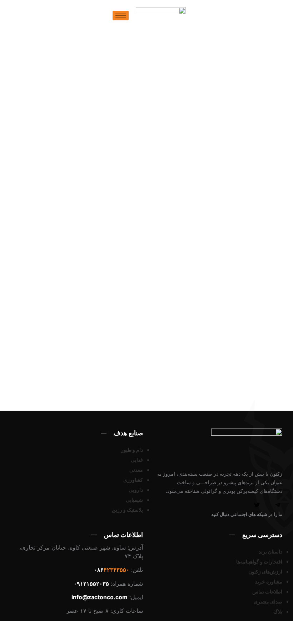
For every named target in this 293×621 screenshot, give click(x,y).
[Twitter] (257, 505)
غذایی (137, 460)
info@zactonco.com (99, 597)
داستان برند (270, 552)
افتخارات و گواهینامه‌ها (259, 562)
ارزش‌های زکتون (265, 572)
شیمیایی (134, 500)
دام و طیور (132, 450)
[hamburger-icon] (121, 15)
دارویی (136, 490)
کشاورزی (133, 480)
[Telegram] (277, 505)
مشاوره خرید (268, 582)
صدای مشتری (268, 602)
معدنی (136, 470)
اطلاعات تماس (267, 592)
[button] (107, 18)
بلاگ (277, 612)
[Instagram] (246, 505)
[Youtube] (267, 505)
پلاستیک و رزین (127, 510)
